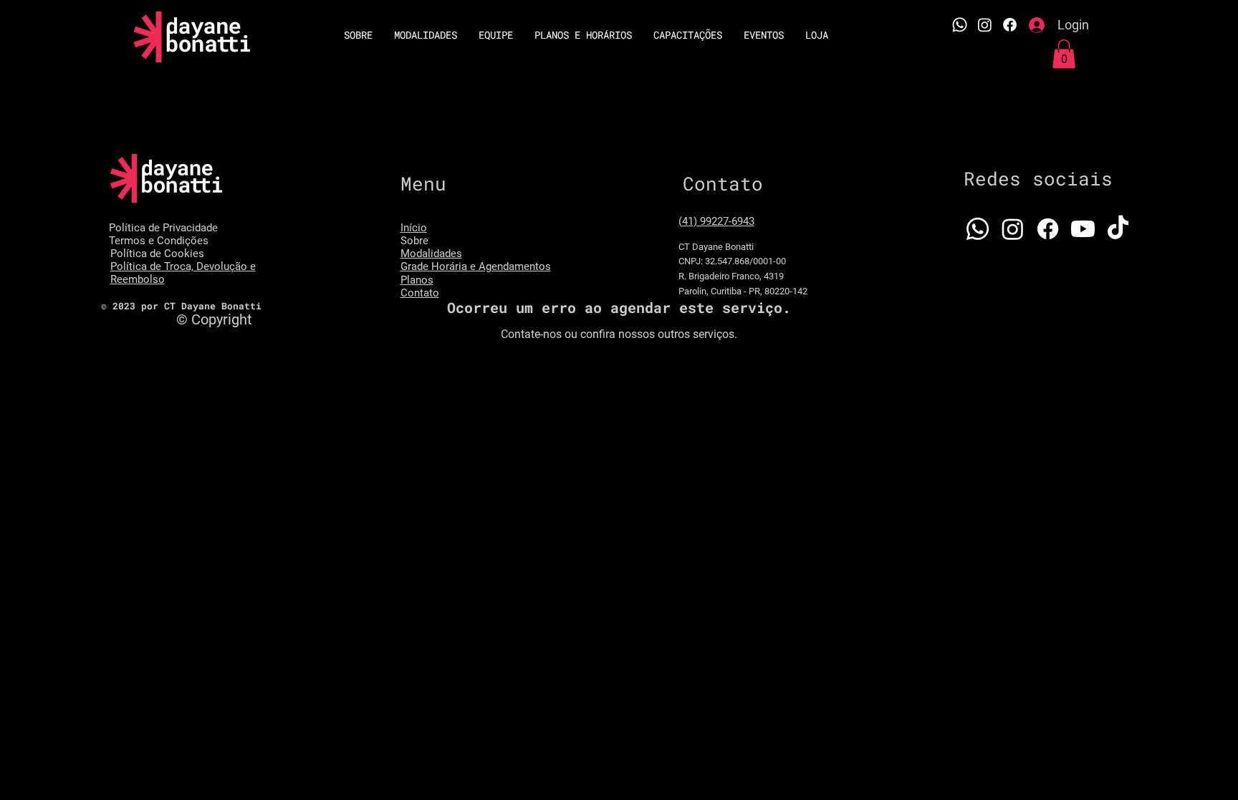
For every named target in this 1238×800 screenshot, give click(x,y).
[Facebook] (1010, 25)
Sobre (414, 240)
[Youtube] (1083, 229)
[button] (1064, 54)
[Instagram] (985, 25)
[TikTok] (1118, 229)
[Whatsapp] (960, 25)
